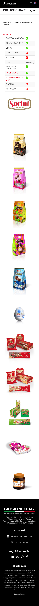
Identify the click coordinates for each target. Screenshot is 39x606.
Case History (14, 22)
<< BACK (7, 34)
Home (5, 22)
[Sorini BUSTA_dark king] (19, 146)
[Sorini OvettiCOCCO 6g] (19, 314)
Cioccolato (25, 22)
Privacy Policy (19, 594)
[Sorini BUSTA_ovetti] (19, 280)
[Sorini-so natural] (19, 414)
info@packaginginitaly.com (21, 536)
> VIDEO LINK (12, 73)
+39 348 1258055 (21, 542)
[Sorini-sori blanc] (19, 381)
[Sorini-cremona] (19, 481)
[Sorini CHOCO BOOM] (19, 247)
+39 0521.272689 (12, 521)
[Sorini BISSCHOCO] (19, 213)
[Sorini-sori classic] (19, 347)
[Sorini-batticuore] (19, 448)
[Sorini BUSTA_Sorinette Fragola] (19, 180)
